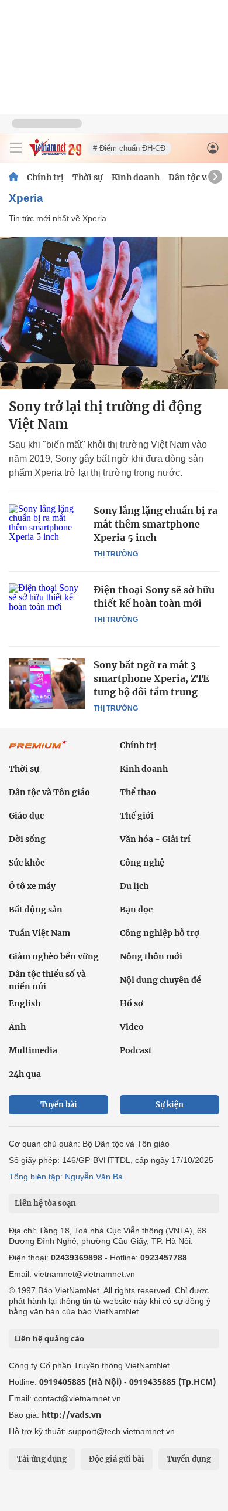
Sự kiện (170, 1105)
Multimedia (33, 1050)
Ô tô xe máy (32, 886)
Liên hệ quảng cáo (49, 1338)
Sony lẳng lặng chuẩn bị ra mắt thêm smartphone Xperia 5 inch (155, 524)
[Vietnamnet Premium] (38, 750)
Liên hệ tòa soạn (45, 1203)
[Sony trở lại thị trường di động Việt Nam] (114, 313)
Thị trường (116, 554)
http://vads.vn (71, 1414)
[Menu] (16, 148)
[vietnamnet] (55, 153)
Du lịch (134, 886)
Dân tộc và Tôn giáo (49, 792)
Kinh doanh (136, 177)
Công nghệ (142, 862)
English (24, 1003)
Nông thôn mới (151, 956)
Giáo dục (26, 815)
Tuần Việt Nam (39, 933)
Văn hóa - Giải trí (155, 839)
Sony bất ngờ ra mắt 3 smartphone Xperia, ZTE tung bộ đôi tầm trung (151, 678)
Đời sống (27, 839)
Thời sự (87, 177)
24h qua (25, 1074)
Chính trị (45, 177)
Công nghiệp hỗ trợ (159, 933)
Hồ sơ (131, 1003)
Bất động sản (36, 909)
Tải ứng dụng (42, 1459)
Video (132, 1027)
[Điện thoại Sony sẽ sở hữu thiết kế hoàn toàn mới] (47, 608)
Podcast (136, 1050)
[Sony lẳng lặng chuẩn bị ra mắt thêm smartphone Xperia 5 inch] (47, 529)
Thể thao (138, 792)
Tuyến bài (58, 1105)
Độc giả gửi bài (116, 1459)
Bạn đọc (136, 909)
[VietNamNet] (13, 177)
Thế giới (137, 815)
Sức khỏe (27, 862)
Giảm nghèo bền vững (54, 956)
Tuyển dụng (189, 1459)
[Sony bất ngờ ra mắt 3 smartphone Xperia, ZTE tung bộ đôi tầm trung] (47, 683)
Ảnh (17, 1027)
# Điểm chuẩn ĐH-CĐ (129, 148)
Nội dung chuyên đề (160, 980)
